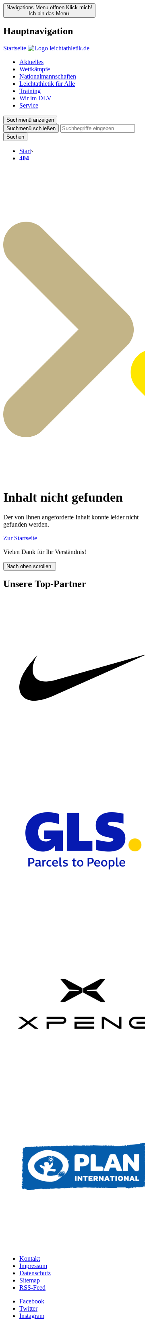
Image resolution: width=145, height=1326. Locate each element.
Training (30, 90)
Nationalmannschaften (47, 76)
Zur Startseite (20, 538)
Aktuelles (31, 61)
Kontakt (29, 1258)
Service (28, 105)
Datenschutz (35, 1273)
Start (25, 150)
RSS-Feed (32, 1287)
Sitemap (29, 1280)
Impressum (33, 1265)
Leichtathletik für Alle (47, 83)
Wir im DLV (35, 98)
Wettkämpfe (34, 69)
